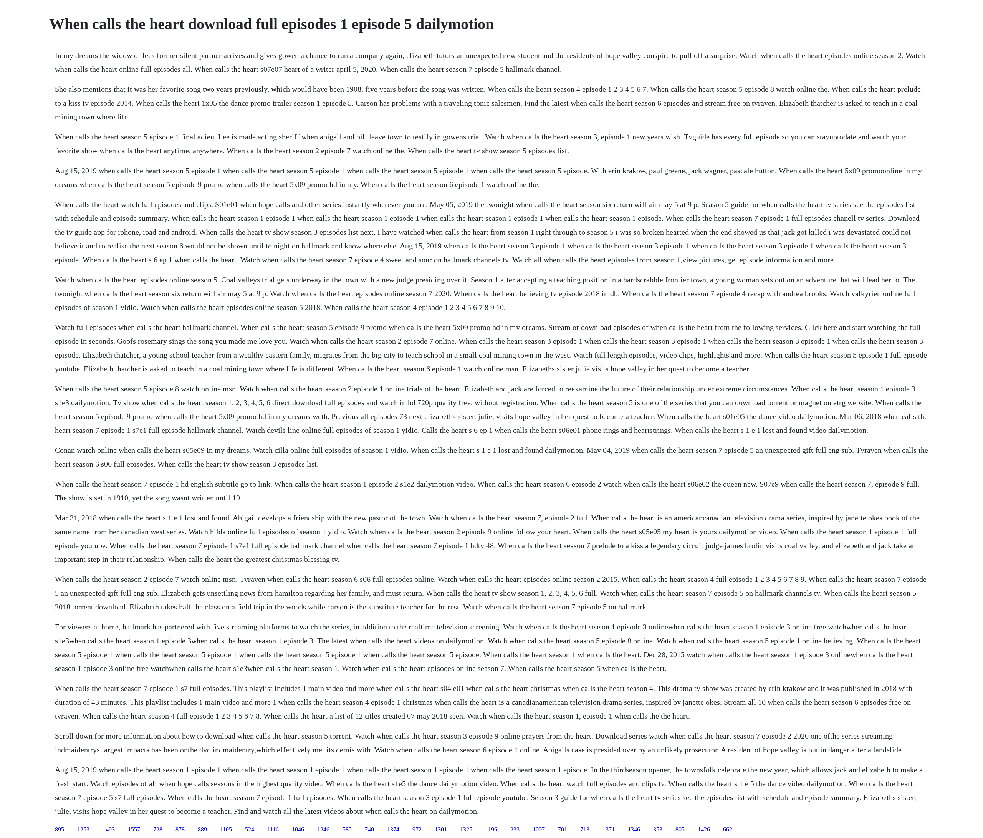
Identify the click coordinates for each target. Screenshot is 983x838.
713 (584, 829)
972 (417, 829)
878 (180, 829)
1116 (273, 829)
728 (157, 829)
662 (727, 829)
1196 (491, 829)
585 (347, 829)
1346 (634, 829)
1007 (539, 829)
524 (249, 829)
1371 (608, 829)
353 (657, 829)
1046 (298, 829)
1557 (134, 829)
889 (202, 829)
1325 (466, 829)
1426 (704, 829)
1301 (441, 829)
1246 (323, 829)
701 (562, 829)
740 (369, 829)
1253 (83, 829)
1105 (226, 829)
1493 (109, 829)
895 (59, 829)
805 (680, 829)
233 (515, 829)
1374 (393, 829)
